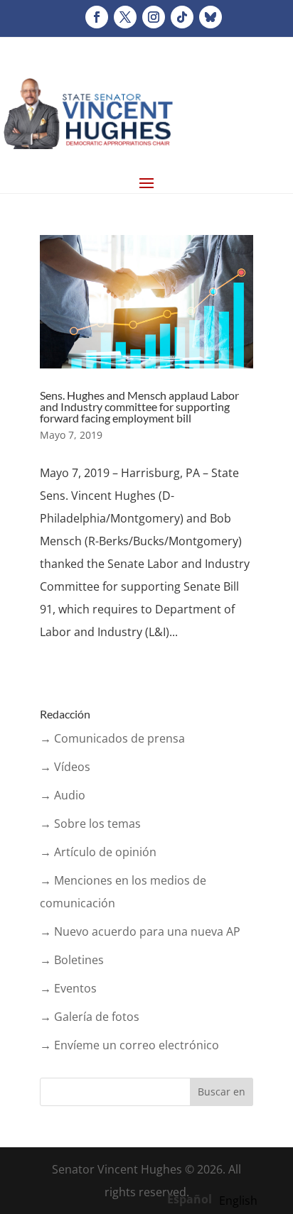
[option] (238, 1200)
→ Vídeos (65, 767)
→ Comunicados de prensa (112, 738)
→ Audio (62, 795)
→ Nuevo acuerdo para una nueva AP (140, 931)
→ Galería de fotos (89, 1016)
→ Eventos (68, 988)
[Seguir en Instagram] (153, 17)
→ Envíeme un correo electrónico (129, 1045)
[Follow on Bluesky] (210, 17)
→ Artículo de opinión (98, 852)
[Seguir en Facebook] (96, 17)
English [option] (238, 1200)
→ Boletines (72, 960)
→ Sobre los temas (90, 823)
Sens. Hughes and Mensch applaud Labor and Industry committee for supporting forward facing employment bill (139, 406)
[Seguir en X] (125, 17)
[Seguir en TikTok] (182, 17)
